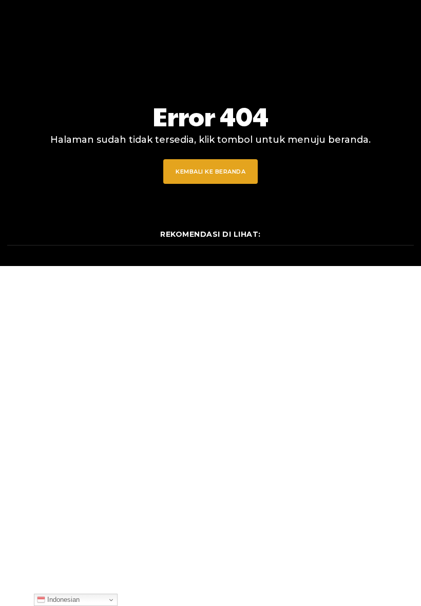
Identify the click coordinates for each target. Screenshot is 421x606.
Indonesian (62, 599)
